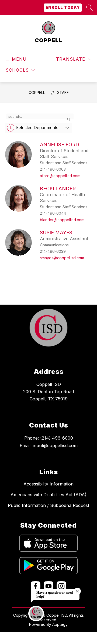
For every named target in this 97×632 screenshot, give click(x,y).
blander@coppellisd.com (62, 219)
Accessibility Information (48, 484)
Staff (63, 92)
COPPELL (37, 92)
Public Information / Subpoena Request (48, 505)
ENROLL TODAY (63, 7)
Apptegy (60, 624)
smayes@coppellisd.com (62, 257)
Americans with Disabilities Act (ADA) (48, 494)
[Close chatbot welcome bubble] (77, 591)
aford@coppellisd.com (60, 175)
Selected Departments (33, 127)
